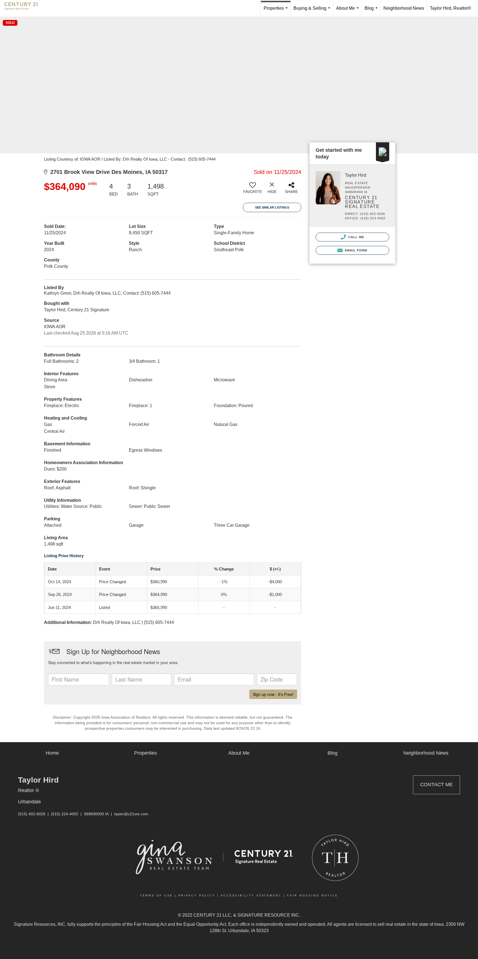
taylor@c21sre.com (131, 814)
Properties (277, 11)
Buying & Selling (312, 11)
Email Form (355, 250)
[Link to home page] (24, 8)
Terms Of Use (156, 895)
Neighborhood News (403, 8)
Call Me (355, 237)
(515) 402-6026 (31, 814)
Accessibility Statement (251, 895)
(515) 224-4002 (64, 814)
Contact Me (436, 784)
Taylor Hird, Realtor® (450, 8)
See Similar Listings (272, 207)
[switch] (252, 190)
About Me (348, 11)
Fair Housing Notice (312, 895)
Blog (372, 11)
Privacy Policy (196, 895)
